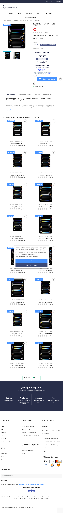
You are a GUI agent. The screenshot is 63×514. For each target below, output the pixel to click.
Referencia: (36, 35)
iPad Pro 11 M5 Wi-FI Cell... (46, 173)
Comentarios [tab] (47, 94)
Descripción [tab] (11, 94)
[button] (52, 5)
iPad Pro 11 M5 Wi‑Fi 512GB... (17, 363)
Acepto (31, 261)
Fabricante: (51, 35)
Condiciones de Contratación (37, 484)
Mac (38, 13)
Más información (20, 256)
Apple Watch (48, 13)
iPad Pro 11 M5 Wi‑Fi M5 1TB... (17, 300)
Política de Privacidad (24, 484)
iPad (19, 13)
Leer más (8, 110)
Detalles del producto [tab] (24, 94)
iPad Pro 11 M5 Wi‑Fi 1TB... (46, 331)
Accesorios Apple (30, 17)
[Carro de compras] (60, 5)
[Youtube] (34, 491)
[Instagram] (31, 491)
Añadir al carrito (47, 79)
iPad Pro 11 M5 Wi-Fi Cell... (17, 141)
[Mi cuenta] (56, 6)
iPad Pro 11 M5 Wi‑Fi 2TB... (46, 205)
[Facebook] (29, 491)
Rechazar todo (31, 265)
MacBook (29, 13)
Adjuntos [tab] (37, 94)
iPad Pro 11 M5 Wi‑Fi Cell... (46, 300)
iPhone (11, 13)
